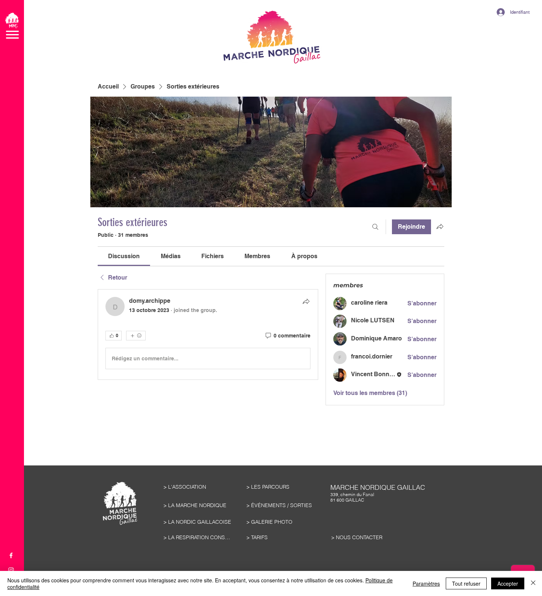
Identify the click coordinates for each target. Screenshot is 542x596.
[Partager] (306, 301)
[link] (124, 256)
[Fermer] (533, 583)
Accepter (507, 583)
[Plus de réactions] (136, 335)
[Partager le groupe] (439, 226)
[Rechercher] (375, 226)
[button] (12, 26)
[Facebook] (11, 555)
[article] (208, 334)
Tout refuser (466, 583)
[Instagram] (11, 570)
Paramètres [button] (426, 583)
